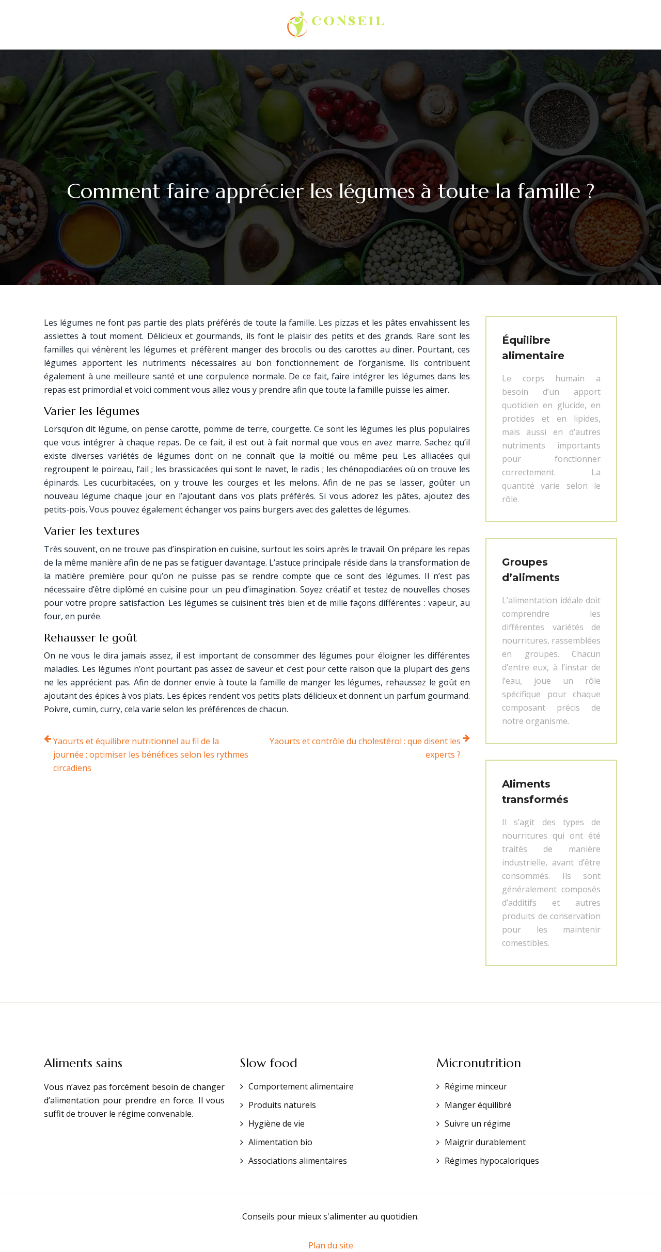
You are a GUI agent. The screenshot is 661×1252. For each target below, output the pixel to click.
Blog (487, 25)
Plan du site (330, 1245)
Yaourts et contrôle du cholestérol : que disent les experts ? (365, 747)
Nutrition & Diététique (213, 25)
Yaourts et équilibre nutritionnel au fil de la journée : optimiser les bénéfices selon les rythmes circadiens (150, 754)
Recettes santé (429, 25)
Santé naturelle (113, 25)
